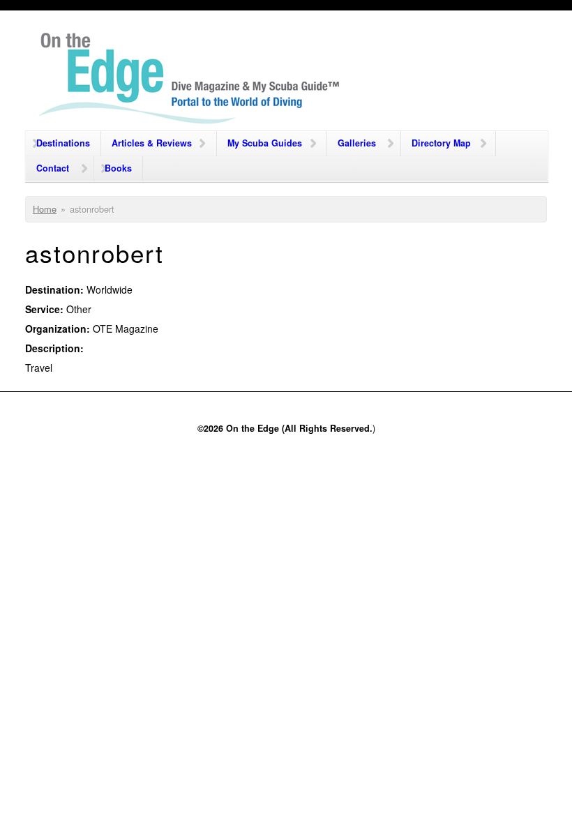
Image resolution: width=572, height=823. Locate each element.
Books (118, 168)
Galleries (357, 143)
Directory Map (441, 143)
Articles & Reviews (152, 143)
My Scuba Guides (264, 143)
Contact (52, 168)
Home (45, 209)
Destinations (63, 143)
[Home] (189, 81)
